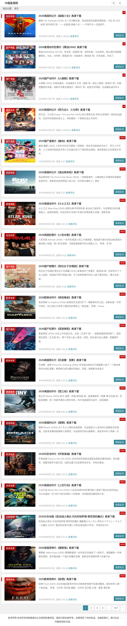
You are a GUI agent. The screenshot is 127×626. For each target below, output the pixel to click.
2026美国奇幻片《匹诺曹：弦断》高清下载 (62, 360)
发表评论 (74, 36)
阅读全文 (119, 35)
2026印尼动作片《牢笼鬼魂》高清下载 (60, 454)
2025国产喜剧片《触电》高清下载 (57, 141)
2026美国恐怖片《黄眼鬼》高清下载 (59, 548)
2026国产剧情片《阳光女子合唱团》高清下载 (64, 266)
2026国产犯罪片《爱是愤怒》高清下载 (60, 328)
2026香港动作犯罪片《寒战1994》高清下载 (63, 47)
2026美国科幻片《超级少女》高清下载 (60, 16)
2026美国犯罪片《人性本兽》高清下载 (60, 235)
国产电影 (10, 47)
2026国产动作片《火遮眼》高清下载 (59, 78)
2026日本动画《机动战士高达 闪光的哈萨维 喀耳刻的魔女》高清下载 (77, 516)
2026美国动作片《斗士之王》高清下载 (60, 203)
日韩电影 (10, 517)
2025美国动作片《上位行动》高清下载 (60, 485)
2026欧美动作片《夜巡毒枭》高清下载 (60, 297)
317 (116, 608)
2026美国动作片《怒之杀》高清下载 (59, 391)
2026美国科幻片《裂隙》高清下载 (57, 422)
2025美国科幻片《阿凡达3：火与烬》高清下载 (64, 109)
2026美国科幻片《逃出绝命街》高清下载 (61, 172)
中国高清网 (11, 3)
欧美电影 (10, 16)
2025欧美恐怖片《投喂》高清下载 (57, 579)
